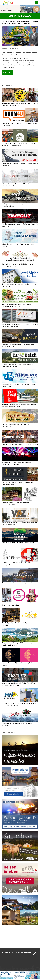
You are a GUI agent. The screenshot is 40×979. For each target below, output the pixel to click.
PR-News (15, 49)
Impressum (6, 952)
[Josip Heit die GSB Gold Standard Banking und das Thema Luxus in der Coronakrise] (20, 36)
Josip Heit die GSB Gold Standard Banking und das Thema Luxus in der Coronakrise (20, 22)
